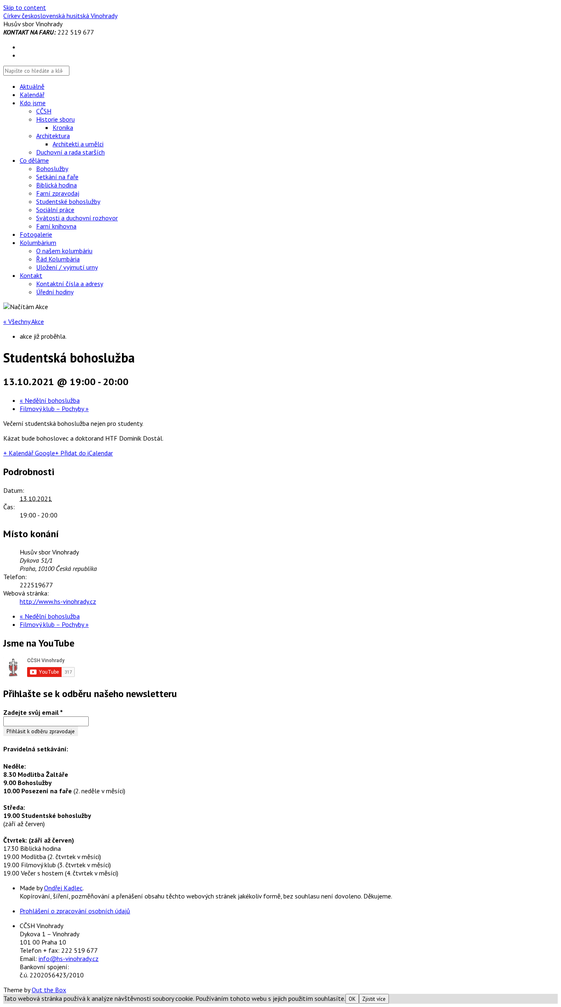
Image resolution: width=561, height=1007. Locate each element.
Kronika (63, 127)
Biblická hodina (56, 185)
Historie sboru (55, 119)
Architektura (53, 136)
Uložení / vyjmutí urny (67, 267)
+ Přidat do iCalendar (84, 453)
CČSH (43, 111)
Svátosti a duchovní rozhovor (77, 218)
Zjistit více (374, 998)
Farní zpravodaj (57, 193)
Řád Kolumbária (58, 259)
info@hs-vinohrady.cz (69, 958)
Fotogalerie (36, 234)
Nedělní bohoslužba (50, 400)
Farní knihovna (56, 226)
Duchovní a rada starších (70, 152)
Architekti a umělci (78, 144)
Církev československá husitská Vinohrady (60, 16)
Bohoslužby (52, 168)
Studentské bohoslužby (68, 201)
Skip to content (24, 7)
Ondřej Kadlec (63, 888)
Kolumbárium (38, 242)
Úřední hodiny (55, 292)
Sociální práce (55, 210)
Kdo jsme (33, 103)
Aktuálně (32, 86)
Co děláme (34, 160)
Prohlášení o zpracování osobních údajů (75, 911)
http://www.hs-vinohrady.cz (58, 601)
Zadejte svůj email (33, 712)
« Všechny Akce (23, 321)
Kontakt (31, 275)
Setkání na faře (57, 177)
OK (352, 998)
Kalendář (32, 94)
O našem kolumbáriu (64, 251)
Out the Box (49, 990)
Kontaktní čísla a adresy (69, 283)
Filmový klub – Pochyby (54, 408)
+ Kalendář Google (29, 453)
